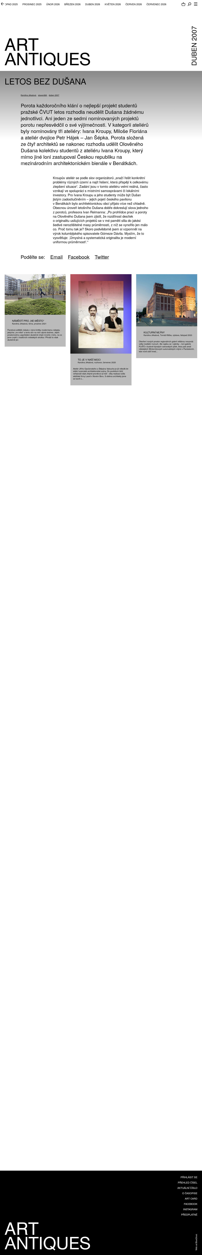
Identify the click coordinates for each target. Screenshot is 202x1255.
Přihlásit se (189, 1177)
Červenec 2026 (156, 4)
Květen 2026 (113, 4)
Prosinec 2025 (31, 4)
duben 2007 (54, 95)
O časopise (189, 1193)
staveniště (42, 95)
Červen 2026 (133, 4)
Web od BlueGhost (196, 1242)
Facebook (190, 1204)
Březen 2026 (72, 4)
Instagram (190, 1209)
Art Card (191, 1198)
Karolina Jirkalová (28, 95)
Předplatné (189, 1214)
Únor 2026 (53, 4)
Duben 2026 (92, 4)
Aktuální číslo (187, 1188)
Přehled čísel (187, 1182)
